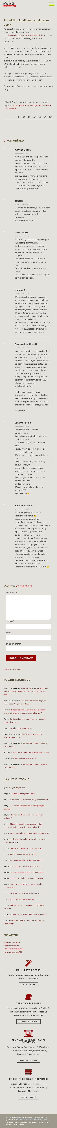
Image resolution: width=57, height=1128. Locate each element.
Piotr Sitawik (21, 232)
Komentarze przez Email (14, 949)
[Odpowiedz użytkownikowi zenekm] (49, 201)
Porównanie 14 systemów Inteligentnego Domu (29, 800)
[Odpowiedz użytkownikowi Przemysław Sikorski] (49, 345)
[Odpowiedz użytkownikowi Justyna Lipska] (49, 150)
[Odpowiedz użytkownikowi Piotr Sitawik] (49, 233)
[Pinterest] (29, 116)
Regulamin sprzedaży (39, 1119)
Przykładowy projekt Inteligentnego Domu (26, 878)
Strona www (13, 644)
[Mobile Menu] (51, 4)
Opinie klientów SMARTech (21, 728)
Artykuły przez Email (12, 942)
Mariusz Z (20, 290)
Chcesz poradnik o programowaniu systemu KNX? (29, 833)
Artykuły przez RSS (11, 946)
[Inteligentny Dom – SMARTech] (10, 4)
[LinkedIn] (39, 116)
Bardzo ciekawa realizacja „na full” (23, 854)
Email (9, 632)
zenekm (19, 201)
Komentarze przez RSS (13, 952)
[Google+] (34, 116)
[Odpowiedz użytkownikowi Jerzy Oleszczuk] (49, 506)
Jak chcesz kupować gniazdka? (22, 899)
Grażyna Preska (23, 423)
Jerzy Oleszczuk (23, 505)
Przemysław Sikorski (26, 344)
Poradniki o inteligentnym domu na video (26, 848)
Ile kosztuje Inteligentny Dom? (24, 758)
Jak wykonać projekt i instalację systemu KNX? (30, 752)
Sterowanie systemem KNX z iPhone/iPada (27, 872)
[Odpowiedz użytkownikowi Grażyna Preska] (49, 423)
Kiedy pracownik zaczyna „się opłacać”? (25, 893)
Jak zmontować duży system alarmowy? (26, 860)
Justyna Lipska (23, 150)
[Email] (50, 116)
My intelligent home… (19, 788)
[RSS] (45, 116)
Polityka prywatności (23, 1119)
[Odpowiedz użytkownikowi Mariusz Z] (49, 290)
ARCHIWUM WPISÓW (13, 670)
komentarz (12, 593)
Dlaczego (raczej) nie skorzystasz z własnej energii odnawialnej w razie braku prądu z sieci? (26, 691)
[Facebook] (18, 116)
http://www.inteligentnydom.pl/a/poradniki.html (24, 35)
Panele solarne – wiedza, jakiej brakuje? (25, 866)
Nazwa (9, 621)
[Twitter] (24, 116)
